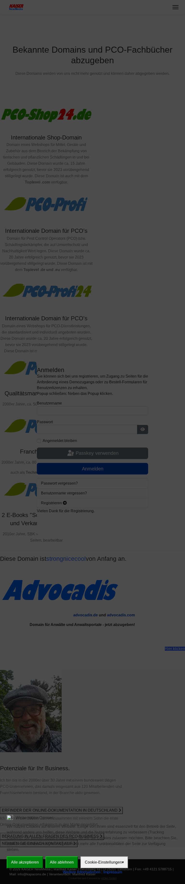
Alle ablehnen (62, 862)
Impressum (112, 872)
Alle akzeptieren (25, 862)
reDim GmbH (109, 878)
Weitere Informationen (81, 872)
